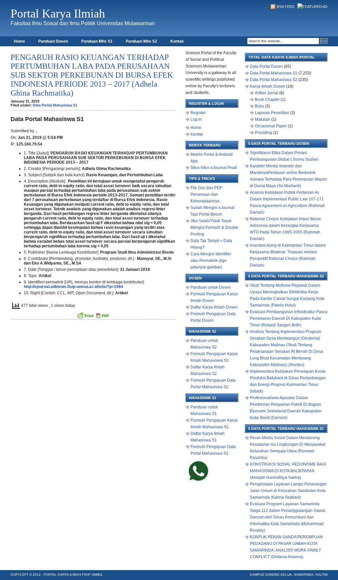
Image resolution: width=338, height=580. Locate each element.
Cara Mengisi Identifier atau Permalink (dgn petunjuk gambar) (210, 260)
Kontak (177, 41)
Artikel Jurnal (266, 93)
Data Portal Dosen (266, 66)
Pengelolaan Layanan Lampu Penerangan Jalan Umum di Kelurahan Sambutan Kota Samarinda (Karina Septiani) (288, 491)
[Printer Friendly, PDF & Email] (93, 315)
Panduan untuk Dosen (210, 287)
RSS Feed (285, 7)
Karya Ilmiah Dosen (267, 86)
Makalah (262, 119)
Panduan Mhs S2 (141, 41)
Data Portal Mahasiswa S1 (55, 105)
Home (19, 41)
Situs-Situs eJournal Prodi (213, 167)
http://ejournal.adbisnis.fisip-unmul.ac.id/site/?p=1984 (73, 286)
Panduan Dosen (53, 41)
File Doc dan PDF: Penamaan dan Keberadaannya (206, 194)
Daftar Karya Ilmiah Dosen (214, 307)
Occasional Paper (271, 126)
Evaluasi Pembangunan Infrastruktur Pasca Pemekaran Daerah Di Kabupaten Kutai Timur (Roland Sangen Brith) (288, 318)
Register (198, 112)
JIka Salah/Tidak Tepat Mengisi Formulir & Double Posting (214, 227)
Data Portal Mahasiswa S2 (273, 79)
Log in (196, 119)
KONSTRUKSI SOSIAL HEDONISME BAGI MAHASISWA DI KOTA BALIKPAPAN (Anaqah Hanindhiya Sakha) (288, 471)
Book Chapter (267, 99)
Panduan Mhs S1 (97, 41)
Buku (259, 106)
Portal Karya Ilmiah (58, 13)
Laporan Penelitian (272, 112)
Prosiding (263, 132)
